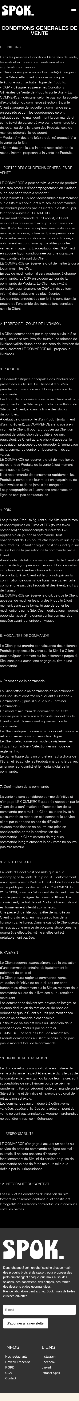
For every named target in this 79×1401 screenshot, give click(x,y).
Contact (10, 1378)
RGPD (10, 1367)
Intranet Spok (51, 1373)
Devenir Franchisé (18, 1362)
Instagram (49, 1356)
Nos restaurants (16, 1356)
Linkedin (47, 1367)
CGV (8, 1373)
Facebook (48, 1362)
